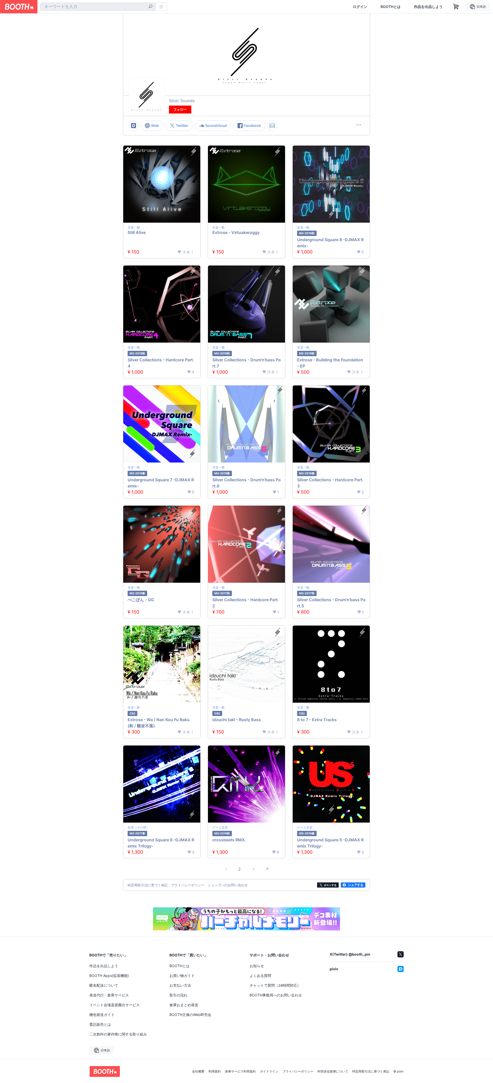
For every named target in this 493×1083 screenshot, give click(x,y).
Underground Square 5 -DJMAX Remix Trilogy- (330, 843)
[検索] (150, 7)
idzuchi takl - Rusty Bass (236, 719)
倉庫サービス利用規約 (240, 1071)
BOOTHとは (391, 6)
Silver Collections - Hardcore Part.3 (330, 482)
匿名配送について (103, 985)
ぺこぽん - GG (141, 599)
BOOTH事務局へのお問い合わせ (276, 995)
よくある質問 (260, 975)
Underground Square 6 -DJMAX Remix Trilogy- (161, 843)
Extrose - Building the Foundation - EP (330, 363)
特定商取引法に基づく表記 (370, 1071)
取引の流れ (178, 995)
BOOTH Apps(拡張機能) (109, 975)
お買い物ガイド (182, 975)
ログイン (360, 6)
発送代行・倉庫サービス (109, 995)
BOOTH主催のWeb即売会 (190, 1014)
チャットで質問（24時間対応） (275, 985)
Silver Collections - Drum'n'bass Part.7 (246, 363)
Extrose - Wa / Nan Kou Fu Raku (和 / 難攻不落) (158, 722)
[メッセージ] (272, 125)
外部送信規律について (332, 1071)
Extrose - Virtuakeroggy (236, 232)
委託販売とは (100, 1024)
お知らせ (257, 966)
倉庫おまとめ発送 (183, 1005)
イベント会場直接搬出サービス (114, 1005)
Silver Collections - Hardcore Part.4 (161, 363)
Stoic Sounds (182, 100)
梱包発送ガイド (102, 1014)
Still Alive (137, 232)
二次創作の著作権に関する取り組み (118, 1034)
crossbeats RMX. (229, 839)
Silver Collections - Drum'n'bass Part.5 (331, 602)
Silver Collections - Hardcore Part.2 (245, 602)
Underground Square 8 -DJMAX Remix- (330, 242)
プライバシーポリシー (297, 1071)
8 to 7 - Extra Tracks (317, 719)
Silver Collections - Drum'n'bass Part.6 (246, 482)
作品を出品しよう (428, 6)
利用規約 (214, 1071)
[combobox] (98, 7)
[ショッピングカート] (456, 6)
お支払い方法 (180, 985)
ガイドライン (269, 1071)
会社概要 (198, 1071)
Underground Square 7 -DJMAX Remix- (161, 482)
